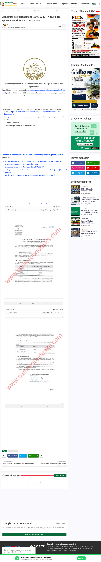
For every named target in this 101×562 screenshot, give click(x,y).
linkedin (94, 173)
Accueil (23, 4)
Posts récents (35, 4)
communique (12, 11)
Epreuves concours (69, 4)
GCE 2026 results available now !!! (87, 190)
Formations (85, 4)
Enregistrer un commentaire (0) (34, 535)
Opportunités (52, 4)
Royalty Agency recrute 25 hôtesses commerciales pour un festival (30, 175)
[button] (94, 4)
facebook (79, 163)
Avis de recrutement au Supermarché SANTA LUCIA (24, 167)
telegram (79, 173)
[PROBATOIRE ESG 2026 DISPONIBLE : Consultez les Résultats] (75, 211)
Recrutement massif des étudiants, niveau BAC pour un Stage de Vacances (33, 161)
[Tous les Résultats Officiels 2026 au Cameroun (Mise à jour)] (75, 221)
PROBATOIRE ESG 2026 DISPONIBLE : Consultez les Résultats (90, 211)
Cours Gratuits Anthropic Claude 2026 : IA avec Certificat (90, 200)
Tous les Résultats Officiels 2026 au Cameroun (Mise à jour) (89, 222)
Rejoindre (81, 558)
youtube (94, 168)
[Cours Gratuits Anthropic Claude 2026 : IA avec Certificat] (75, 200)
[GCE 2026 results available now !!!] (75, 189)
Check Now (15, 552)
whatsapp (94, 163)
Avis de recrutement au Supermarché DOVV (21, 164)
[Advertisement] (34, 43)
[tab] (23, 3)
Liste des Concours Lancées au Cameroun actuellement (26, 204)
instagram (79, 168)
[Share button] (41, 456)
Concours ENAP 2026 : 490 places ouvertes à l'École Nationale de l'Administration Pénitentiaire (89, 233)
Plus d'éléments (60, 475)
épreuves (10, 117)
